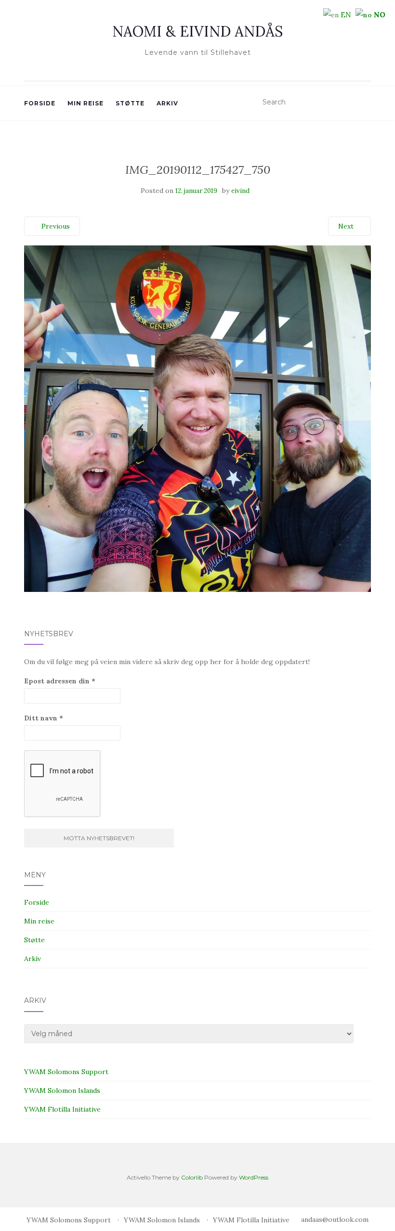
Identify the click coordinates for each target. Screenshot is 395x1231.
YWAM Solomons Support (66, 1071)
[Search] (365, 102)
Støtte (130, 103)
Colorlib (192, 1177)
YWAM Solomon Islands (62, 1090)
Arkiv (167, 103)
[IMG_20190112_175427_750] (197, 417)
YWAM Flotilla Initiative (62, 1109)
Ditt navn (43, 718)
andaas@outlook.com (335, 1219)
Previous (55, 226)
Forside (39, 103)
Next (347, 226)
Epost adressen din (59, 681)
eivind (240, 191)
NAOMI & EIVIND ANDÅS (197, 31)
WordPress (253, 1177)
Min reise (85, 103)
